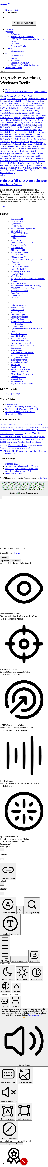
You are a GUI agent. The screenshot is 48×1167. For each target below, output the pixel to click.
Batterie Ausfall (19, 103)
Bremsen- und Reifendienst (22, 36)
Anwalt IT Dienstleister (20, 369)
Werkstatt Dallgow (35, 158)
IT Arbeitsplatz (17, 324)
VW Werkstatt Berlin (34, 153)
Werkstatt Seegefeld (8, 165)
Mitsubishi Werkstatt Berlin (26, 132)
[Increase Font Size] (2, 849)
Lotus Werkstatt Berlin (24, 127)
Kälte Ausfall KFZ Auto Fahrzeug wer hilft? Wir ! (26, 91)
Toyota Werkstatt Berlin (10, 146)
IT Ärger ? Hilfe (17, 274)
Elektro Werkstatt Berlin (25, 115)
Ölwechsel (15, 44)
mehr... (5, 206)
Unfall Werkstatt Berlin (30, 151)
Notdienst (15, 439)
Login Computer (18, 295)
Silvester (3, 448)
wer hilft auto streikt (31, 156)
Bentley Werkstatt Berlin (10, 106)
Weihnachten (33, 448)
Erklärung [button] (4, 558)
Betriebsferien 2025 (13, 414)
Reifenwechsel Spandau (35, 445)
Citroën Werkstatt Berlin (31, 108)
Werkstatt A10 (6, 158)
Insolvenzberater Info (20, 360)
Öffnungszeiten (17, 34)
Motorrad (3, 439)
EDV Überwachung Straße (22, 374)
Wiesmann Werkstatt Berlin (17, 170)
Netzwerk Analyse (18, 305)
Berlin (41, 425)
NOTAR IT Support (19, 372)
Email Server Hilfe (18, 283)
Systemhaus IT (17, 219)
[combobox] (24, 488)
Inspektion (25, 430)
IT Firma (43, 478)
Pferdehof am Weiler (19, 290)
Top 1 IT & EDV (18, 336)
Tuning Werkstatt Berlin (35, 149)
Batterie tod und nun (35, 103)
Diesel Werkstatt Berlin (24, 110)
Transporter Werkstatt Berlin (12, 149)
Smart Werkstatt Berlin (15, 144)
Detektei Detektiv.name (20, 341)
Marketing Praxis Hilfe (20, 271)
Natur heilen (16, 331)
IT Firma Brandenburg (7, 434)
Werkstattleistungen (13, 67)
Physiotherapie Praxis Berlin (23, 384)
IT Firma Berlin (41, 430)
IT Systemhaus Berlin (20, 357)
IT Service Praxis (18, 326)
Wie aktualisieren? (35, 1015)
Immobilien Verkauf (19, 362)
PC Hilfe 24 (16, 240)
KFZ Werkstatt (11, 10)
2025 (10, 425)
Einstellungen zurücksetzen (11, 1144)
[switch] (11, 619)
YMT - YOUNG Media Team (23, 345)
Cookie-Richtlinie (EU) (20, 63)
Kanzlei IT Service (19, 367)
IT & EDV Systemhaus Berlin (23, 288)
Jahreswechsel (19, 434)
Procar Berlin (30, 439)
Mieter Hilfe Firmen (19, 338)
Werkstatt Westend (30, 168)
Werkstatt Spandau (25, 165)
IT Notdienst (16, 238)
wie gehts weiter (17, 381)
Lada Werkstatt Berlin (26, 125)
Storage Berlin (17, 255)
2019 (7, 425)
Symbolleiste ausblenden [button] (10, 561)
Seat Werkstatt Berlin (20, 141)
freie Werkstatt (43, 427)
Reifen (3, 441)
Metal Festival (17, 276)
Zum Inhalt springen (9, 1141)
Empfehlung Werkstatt (23, 427)
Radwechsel (39, 439)
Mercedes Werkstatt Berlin (26, 129)
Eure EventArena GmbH (21, 321)
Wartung (24, 448)
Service (8, 48)
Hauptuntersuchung (6, 430)
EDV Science (16, 231)
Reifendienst (12, 442)
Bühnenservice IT (18, 257)
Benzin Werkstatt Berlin (32, 106)
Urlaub (19, 448)
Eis (16, 113)
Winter (33, 170)
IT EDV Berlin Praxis (20, 267)
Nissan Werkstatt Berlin (25, 134)
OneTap (16, 553)
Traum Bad (15, 298)
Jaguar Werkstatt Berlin (30, 122)
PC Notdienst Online (19, 252)
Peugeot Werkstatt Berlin (25, 137)
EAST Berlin (16, 226)
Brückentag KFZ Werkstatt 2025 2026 (21, 409)
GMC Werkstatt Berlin (9, 122)
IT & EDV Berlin (18, 235)
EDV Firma (9, 427)
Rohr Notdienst (17, 350)
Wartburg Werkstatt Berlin (11, 156)
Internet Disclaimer (19, 333)
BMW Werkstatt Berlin (9, 108)
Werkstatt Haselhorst (28, 160)
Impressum (15, 60)
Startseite (9, 29)
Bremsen (2, 427)
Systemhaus (16, 224)
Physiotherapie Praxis (20, 245)
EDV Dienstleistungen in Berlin (24, 228)
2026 (14, 425)
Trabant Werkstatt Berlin (31, 146)
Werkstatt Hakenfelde (9, 160)
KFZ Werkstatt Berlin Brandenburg (26, 286)
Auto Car (6, 4)
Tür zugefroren (6, 151)
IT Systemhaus (17, 247)
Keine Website (17, 293)
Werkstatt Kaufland (18, 163)
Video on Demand (18, 376)
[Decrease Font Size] (2, 859)
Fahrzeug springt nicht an (24, 118)
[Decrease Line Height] (2, 893)
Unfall (16, 151)
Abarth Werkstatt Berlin (17, 98)
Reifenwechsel (17, 445)
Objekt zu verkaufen (19, 317)
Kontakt (8, 53)
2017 (2, 424)
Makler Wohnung (18, 319)
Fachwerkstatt (34, 427)
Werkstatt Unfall (14, 168)
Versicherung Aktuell (19, 355)
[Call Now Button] (24, 1161)
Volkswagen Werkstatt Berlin (12, 153)
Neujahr (8, 439)
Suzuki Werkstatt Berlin (36, 144)
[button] (1, 497)
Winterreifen (9, 453)
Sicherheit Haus (17, 307)
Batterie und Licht (18, 46)
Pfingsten (21, 439)
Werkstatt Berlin (20, 158)
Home (8, 89)
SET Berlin (15, 364)
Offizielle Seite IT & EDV (22, 243)
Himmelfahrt (17, 430)
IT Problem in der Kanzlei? (22, 352)
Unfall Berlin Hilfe (19, 269)
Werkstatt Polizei (34, 163)
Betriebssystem (17, 221)
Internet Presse (17, 312)
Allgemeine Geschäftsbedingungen (25, 65)
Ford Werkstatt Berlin (34, 120)
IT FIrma (33, 430)
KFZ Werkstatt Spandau (33, 436)
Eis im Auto (23, 113)
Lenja (13, 302)
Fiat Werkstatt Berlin (14, 120)
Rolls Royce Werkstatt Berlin (27, 139)
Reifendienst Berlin (24, 442)
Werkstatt (9, 32)
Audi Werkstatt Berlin (15, 101)
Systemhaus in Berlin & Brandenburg (26, 329)
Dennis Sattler (17, 379)
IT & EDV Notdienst (20, 233)
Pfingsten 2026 (11, 404)
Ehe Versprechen (18, 264)
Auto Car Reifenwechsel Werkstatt (20, 411)
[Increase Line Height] (2, 884)
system (3, 98)
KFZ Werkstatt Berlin (10, 436)
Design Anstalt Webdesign (22, 343)
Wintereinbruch (6, 172)
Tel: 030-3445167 (12, 394)
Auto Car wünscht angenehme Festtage (21, 407)
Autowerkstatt (6, 103)
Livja (13, 300)
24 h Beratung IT (18, 250)
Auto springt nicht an (34, 101)
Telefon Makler (17, 310)
